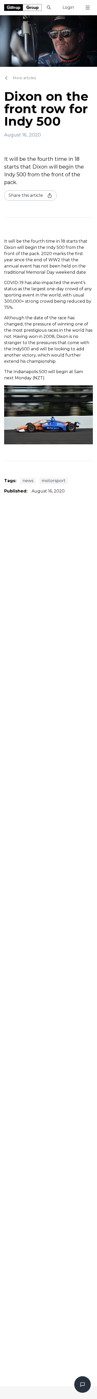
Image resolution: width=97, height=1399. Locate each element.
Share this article (26, 195)
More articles (24, 78)
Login (68, 7)
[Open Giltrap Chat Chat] (82, 1384)
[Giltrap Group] (23, 7)
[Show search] (49, 7)
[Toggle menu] (88, 7)
